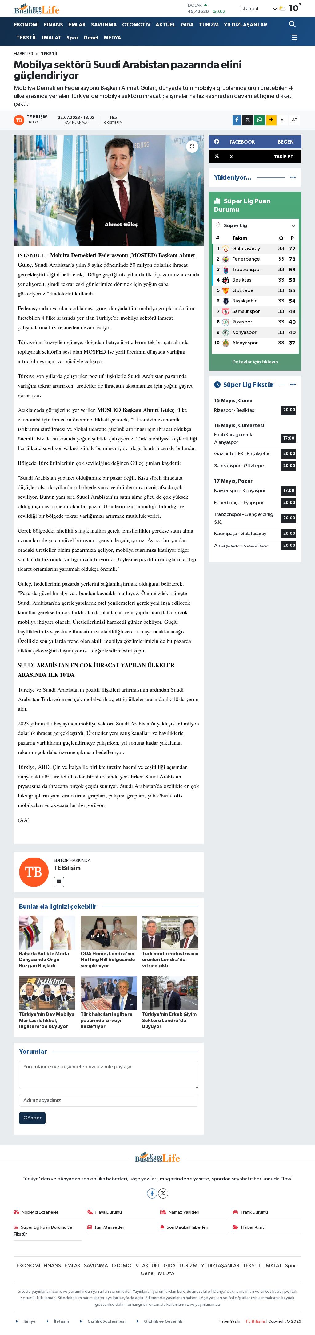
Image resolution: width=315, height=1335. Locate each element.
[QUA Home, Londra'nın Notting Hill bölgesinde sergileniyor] (109, 932)
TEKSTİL (26, 37)
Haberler (23, 54)
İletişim (61, 1322)
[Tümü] (293, 177)
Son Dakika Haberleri (187, 1227)
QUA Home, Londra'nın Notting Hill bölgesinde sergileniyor (108, 959)
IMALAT (51, 37)
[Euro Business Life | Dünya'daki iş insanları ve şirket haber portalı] (37, 8)
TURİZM (209, 24)
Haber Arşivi (253, 1227)
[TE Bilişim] (34, 871)
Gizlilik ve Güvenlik (162, 1322)
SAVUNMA (104, 24)
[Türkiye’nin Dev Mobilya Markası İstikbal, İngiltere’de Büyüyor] (47, 993)
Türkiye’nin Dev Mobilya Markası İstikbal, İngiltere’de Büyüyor (46, 1020)
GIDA (187, 24)
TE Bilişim (67, 868)
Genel (91, 37)
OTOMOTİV (136, 24)
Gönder (32, 1118)
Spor (72, 37)
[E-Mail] (59, 882)
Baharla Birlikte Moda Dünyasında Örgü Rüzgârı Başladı (44, 959)
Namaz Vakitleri (184, 1212)
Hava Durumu (108, 1212)
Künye (28, 1322)
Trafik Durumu (254, 1212)
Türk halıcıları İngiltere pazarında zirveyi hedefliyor (107, 1020)
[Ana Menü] (293, 38)
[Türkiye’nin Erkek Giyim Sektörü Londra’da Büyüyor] (170, 993)
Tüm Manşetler (109, 1227)
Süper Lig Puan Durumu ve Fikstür (43, 1230)
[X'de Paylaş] (247, 120)
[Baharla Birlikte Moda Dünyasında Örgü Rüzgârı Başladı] (47, 932)
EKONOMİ (26, 24)
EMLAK (77, 24)
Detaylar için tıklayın (255, 362)
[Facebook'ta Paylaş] (237, 120)
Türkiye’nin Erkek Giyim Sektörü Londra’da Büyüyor (169, 1020)
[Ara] (293, 24)
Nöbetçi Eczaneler (40, 1212)
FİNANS (53, 24)
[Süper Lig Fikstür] (293, 385)
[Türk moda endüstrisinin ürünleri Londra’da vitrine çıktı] (170, 932)
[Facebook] (152, 1193)
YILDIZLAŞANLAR (245, 24)
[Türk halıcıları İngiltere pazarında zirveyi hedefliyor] (109, 993)
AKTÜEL (166, 24)
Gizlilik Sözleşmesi (106, 1322)
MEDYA (112, 37)
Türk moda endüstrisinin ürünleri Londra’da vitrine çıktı (170, 959)
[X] (163, 1193)
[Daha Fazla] (271, 120)
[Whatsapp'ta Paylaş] (259, 120)
